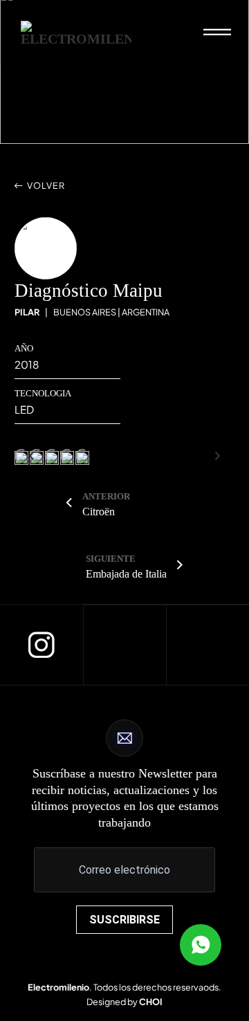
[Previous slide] (32, 456)
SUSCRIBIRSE (124, 919)
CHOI (151, 1001)
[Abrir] (217, 33)
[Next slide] (217, 456)
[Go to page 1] (124, 447)
